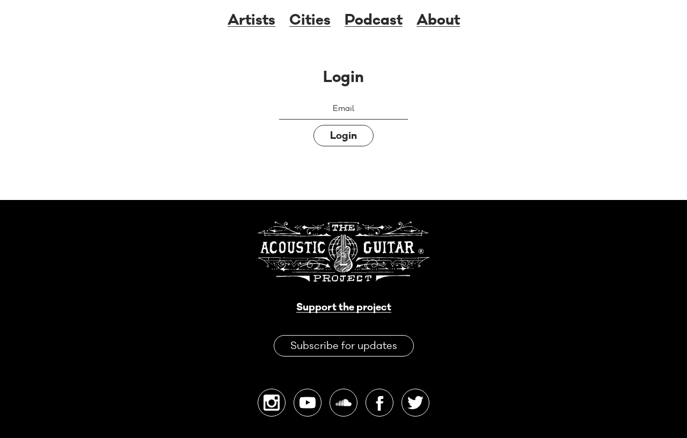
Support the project (343, 307)
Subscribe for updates (343, 345)
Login (343, 135)
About (438, 20)
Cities (310, 20)
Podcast (374, 20)
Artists (251, 20)
